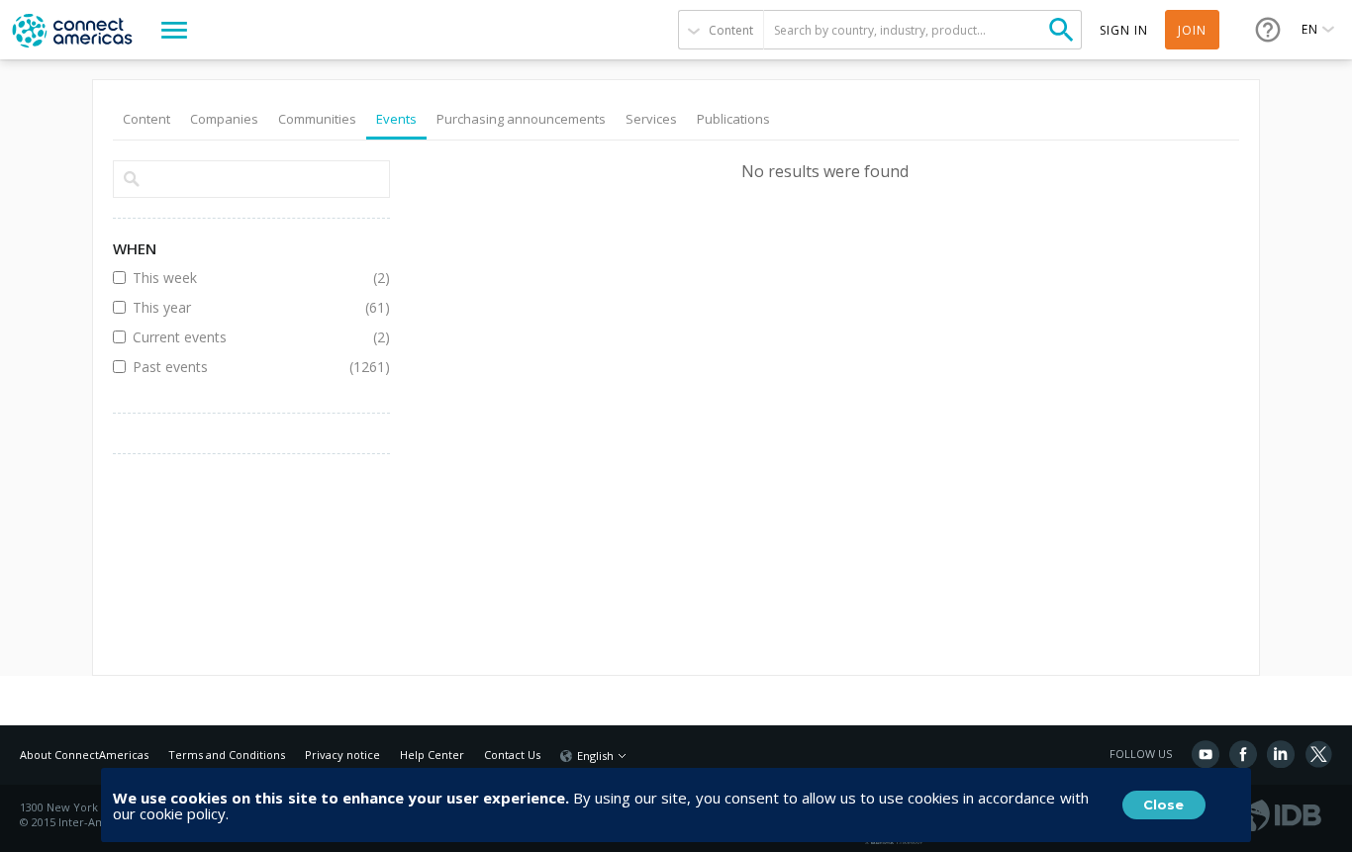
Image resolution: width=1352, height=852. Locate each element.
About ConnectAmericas (84, 754)
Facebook (1243, 754)
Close (1163, 804)
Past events (236, 366)
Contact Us (512, 754)
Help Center (432, 754)
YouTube (1205, 754)
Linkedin (1281, 754)
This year (236, 307)
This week (236, 277)
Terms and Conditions (226, 754)
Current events (236, 337)
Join (1192, 30)
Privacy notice (342, 754)
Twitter (1318, 754)
